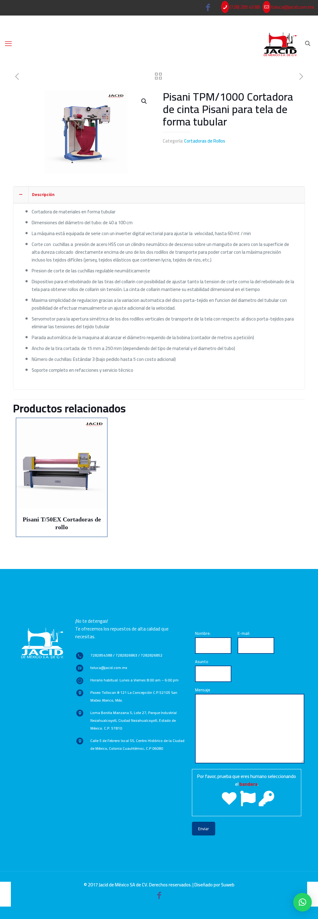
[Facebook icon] (208, 8)
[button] (302, 902)
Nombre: (203, 633)
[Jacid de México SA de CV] (280, 43)
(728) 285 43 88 (244, 6)
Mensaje (202, 690)
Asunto (201, 661)
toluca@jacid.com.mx (292, 6)
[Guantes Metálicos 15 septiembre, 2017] (5, 894)
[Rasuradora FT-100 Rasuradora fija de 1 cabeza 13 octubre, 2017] (312, 894)
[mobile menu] (8, 43)
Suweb (227, 884)
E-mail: (244, 633)
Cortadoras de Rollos (204, 140)
